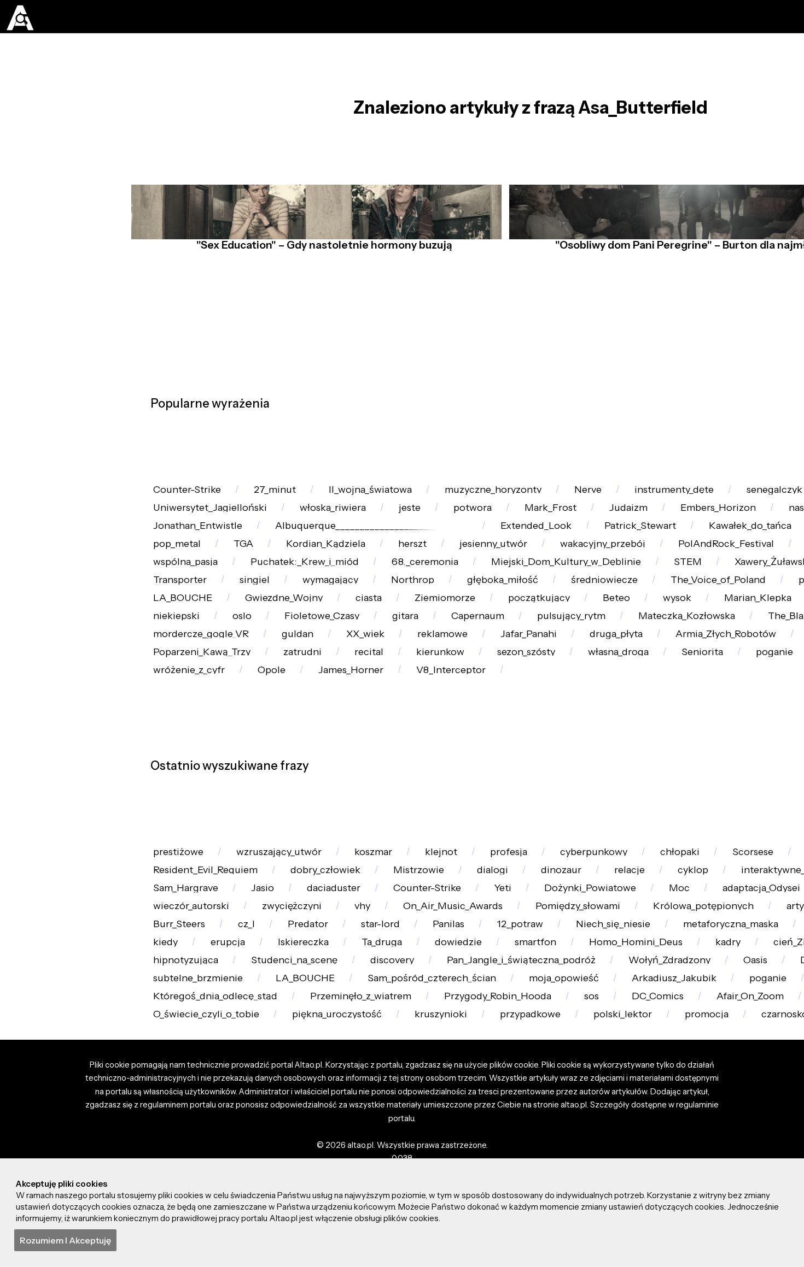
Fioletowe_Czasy (341, 742)
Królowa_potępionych (337, 1153)
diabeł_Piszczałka (197, 1060)
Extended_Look (559, 557)
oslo (254, 742)
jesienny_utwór (640, 588)
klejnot (470, 1029)
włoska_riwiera (349, 527)
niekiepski (180, 742)
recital (534, 804)
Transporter (636, 650)
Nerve (628, 496)
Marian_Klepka (717, 711)
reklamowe (603, 773)
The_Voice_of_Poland (510, 681)
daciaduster (522, 1091)
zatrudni (461, 804)
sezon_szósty (707, 804)
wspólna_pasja (417, 619)
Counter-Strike (192, 496)
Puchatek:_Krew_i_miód (547, 619)
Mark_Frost (591, 527)
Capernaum (514, 742)
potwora (504, 527)
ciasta (290, 711)
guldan (443, 773)
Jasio (444, 1091)
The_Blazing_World (201, 773)
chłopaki (734, 1029)
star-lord (751, 1153)
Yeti (710, 1091)
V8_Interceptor (640, 835)
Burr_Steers (527, 1153)
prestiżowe (182, 1029)
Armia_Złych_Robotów (208, 804)
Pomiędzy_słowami (200, 1153)
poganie (257, 835)
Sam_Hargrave (359, 1091)
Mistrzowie (566, 1060)
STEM (366, 650)
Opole (443, 835)
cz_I (601, 1153)
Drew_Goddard (191, 588)
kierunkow (613, 804)
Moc (166, 1122)
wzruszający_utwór (291, 1029)
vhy (650, 1122)
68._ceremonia (677, 619)
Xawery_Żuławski (459, 650)
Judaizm (676, 527)
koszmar (394, 1029)
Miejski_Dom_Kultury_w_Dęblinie (234, 650)
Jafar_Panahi (698, 773)
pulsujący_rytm (617, 742)
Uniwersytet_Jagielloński (215, 527)
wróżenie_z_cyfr (353, 835)
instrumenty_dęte (723, 496)
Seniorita (177, 835)
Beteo (560, 711)
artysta (445, 1153)
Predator (669, 1153)
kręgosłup (361, 1122)
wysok (627, 711)
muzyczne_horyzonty (524, 496)
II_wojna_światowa (391, 496)
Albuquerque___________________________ (386, 557)
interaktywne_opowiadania (220, 1091)
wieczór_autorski (463, 1122)
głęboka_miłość (276, 681)
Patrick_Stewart (672, 557)
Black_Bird (320, 619)
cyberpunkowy (639, 1029)
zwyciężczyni (572, 1122)
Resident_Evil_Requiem (334, 1060)
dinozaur (723, 1060)
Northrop (178, 681)
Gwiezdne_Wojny (196, 711)
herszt (550, 588)
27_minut (289, 496)
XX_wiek (518, 773)
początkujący (476, 711)
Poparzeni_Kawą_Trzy (351, 804)
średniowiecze (387, 681)
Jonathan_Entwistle (202, 557)
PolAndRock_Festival (206, 619)
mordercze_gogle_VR (337, 773)
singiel (719, 650)
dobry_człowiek (465, 1060)
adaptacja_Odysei (257, 1122)
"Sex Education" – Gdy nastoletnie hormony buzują (320, 272)
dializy (553, 650)
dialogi (647, 1060)
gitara (432, 742)
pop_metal (291, 588)
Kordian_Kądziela (455, 588)
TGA (364, 588)
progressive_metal (643, 681)
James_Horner (531, 835)
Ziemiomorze (374, 711)
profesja (545, 1029)
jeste (434, 527)
